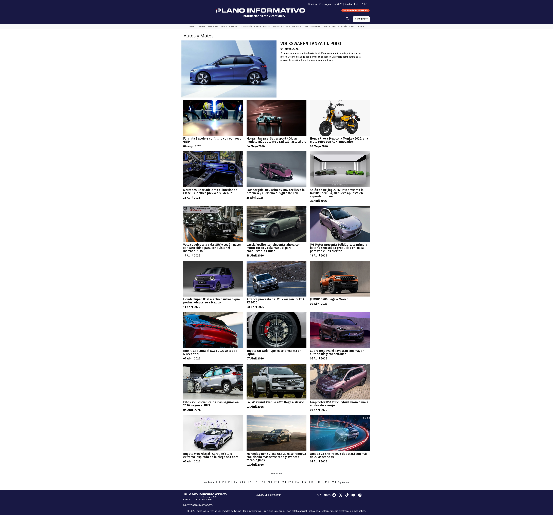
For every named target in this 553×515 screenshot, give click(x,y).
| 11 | (276, 482)
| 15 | (304, 482)
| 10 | (269, 482)
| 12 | (283, 482)
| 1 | (218, 482)
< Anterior (209, 482)
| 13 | (290, 482)
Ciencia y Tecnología (240, 26)
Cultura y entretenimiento (306, 26)
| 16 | (312, 482)
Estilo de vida (356, 26)
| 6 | (244, 482)
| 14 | (297, 482)
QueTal (201, 26)
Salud (223, 26)
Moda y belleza (281, 26)
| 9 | (262, 482)
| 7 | (250, 482)
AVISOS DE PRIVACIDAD (268, 495)
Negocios (213, 26)
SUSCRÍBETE (361, 19)
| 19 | (333, 482)
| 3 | (230, 482)
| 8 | (256, 482)
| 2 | (224, 482)
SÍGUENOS (324, 495)
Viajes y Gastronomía (335, 26)
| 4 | (236, 482)
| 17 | (319, 482)
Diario (192, 26)
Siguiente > (343, 482)
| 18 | (326, 482)
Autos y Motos (262, 26)
